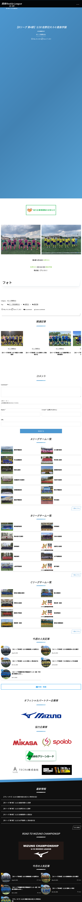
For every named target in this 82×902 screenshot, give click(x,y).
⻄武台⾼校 (17, 470)
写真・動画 (42, 687)
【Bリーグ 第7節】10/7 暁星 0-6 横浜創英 (12, 353)
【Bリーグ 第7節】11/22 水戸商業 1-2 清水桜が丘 (18, 820)
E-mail (44, 410)
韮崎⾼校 (16, 546)
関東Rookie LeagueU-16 (12, 5)
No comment (28, 309)
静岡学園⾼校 (18, 450)
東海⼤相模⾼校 (58, 623)
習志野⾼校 (57, 613)
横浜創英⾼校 (18, 526)
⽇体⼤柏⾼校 (58, 536)
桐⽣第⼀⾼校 (58, 603)
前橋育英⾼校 (58, 470)
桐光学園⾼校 (58, 490)
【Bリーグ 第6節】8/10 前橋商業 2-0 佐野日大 (25, 649)
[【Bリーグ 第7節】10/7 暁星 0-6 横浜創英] (12, 338)
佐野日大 (46, 260)
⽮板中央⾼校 (58, 480)
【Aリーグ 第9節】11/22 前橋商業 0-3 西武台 (17, 814)
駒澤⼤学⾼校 (18, 613)
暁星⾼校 (16, 556)
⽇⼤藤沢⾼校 (58, 450)
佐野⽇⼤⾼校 (58, 546)
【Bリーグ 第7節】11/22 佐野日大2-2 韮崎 (16, 809)
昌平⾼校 (56, 566)
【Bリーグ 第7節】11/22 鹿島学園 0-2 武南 (16, 803)
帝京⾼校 (56, 500)
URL (2, 420)
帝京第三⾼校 (58, 460)
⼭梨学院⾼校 (18, 566)
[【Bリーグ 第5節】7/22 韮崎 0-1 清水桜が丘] (36, 338)
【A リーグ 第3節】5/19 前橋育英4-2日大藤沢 (65, 649)
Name (3, 410)
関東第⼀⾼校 (18, 623)
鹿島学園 (49, 267)
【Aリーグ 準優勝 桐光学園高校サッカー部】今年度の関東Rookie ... (26, 673)
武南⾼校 (56, 526)
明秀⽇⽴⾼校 (18, 603)
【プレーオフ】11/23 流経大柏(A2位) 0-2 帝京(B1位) (19, 797)
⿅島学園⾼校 (18, 500)
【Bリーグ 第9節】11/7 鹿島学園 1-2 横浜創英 (60, 353)
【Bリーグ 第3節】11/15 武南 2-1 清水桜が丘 (25, 661)
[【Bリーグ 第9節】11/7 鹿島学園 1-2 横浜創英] (60, 338)
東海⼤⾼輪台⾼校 (19, 593)
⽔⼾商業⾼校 (58, 556)
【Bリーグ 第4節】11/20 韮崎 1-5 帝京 (63, 888)
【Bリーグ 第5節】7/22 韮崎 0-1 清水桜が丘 (36, 353)
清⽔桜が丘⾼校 (18, 536)
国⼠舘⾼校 (57, 593)
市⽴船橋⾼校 (18, 460)
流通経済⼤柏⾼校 (19, 480)
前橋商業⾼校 (18, 490)
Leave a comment (40, 309)
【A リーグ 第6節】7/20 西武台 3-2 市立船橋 (65, 661)
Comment (4, 385)
